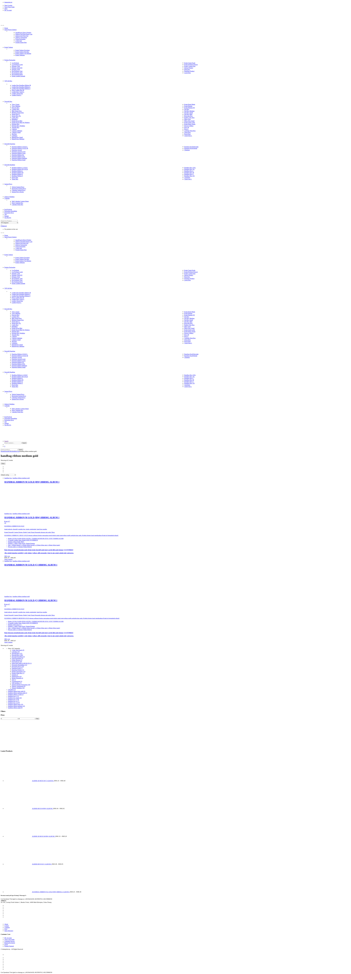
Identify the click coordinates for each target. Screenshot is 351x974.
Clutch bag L (188, 179)
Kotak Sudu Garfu (189, 122)
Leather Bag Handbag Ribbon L (21, 87)
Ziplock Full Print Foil (21, 36)
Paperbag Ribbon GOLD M (20, 148)
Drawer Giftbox (188, 126)
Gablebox (14, 135)
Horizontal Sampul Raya (19, 188)
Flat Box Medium (189, 111)
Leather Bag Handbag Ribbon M (21, 85)
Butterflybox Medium (18, 139)
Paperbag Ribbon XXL (18, 156)
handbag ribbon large (15, 704)
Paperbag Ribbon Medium (19, 158)
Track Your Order (9, 7)
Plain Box (187, 69)
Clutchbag (187, 177)
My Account (8, 10)
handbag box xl (13, 699)
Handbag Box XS (189, 176)
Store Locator (8, 5)
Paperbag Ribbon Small (18, 160)
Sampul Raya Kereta (18, 192)
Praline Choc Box (189, 117)
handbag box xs (13, 701)
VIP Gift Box (8, 81)
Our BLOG (7, 217)
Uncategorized (17, 681)
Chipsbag (187, 150)
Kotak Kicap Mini (17, 121)
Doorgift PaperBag (18, 656)
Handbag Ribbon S (17, 174)
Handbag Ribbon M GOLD (20, 169)
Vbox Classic (15, 104)
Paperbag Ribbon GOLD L (20, 147)
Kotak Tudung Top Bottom (23, 53)
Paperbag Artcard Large (19, 151)
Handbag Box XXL (190, 167)
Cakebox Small (16, 132)
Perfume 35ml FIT (17, 68)
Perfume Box (15, 124)
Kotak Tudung (8, 47)
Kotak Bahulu (188, 106)
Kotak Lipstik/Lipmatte (18, 76)
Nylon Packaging (20, 39)
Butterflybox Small (17, 137)
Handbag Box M (189, 172)
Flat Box (186, 109)
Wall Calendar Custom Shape (20, 201)
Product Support (9, 946)
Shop (5, 8)
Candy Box (15, 117)
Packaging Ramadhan (10, 211)
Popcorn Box (15, 107)
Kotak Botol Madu (189, 104)
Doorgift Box (8, 101)
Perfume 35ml (16, 69)
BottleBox (15, 119)
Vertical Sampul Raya (18, 187)
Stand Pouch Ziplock (10, 29)
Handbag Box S (189, 174)
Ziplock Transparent (21, 37)
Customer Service (9, 941)
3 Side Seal (18, 41)
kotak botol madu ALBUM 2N (22, 663)
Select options (8, 559)
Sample (6, 216)
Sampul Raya (8, 184)
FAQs (6, 944)
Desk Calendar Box (17, 203)
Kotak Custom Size (189, 66)
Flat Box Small (188, 112)
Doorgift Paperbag (9, 144)
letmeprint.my (8, 2)
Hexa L (186, 129)
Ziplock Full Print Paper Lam (23, 34)
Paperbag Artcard (17, 150)
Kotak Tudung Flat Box (22, 52)
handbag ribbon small (15, 707)
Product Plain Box (18, 673)
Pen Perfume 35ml (17, 73)
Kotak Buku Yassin (189, 124)
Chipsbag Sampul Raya (18, 190)
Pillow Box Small (189, 121)
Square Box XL (16, 116)
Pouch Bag (187, 134)
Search (6, 441)
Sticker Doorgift (17, 678)
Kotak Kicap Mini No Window (21, 122)
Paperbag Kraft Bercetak (191, 147)
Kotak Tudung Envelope (22, 50)
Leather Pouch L (16, 95)
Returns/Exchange (9, 943)
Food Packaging (17, 658)
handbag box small (15, 698)
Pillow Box (187, 119)
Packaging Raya (9, 212)
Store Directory (8, 931)
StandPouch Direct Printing (23, 32)
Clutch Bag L (188, 135)
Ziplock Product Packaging (21, 684)
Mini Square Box (17, 111)
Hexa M (186, 127)
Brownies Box (188, 116)
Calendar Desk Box (190, 131)
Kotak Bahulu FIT (189, 107)
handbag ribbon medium (16, 706)
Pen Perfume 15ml (17, 71)
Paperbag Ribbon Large (19, 153)
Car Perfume (15, 63)
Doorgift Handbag (9, 165)
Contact (6, 926)
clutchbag (12, 689)
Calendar (7, 198)
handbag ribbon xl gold (15, 694)
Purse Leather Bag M (18, 90)
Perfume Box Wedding (18, 126)
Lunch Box (187, 73)
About (6, 924)
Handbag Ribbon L (17, 171)
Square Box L (16, 114)
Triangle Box (15, 127)
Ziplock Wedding (9, 197)
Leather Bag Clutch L (18, 92)
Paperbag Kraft (17, 668)
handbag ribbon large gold (16, 691)
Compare (7, 927)
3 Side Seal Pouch (18, 650)
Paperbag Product (189, 71)
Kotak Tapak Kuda (189, 63)
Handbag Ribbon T (17, 176)
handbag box (16, 451)
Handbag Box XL (189, 169)
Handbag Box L (189, 171)
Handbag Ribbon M (17, 172)
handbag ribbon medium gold (21, 478)
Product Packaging (9, 60)
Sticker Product (188, 68)
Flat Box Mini (188, 114)
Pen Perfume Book (17, 74)
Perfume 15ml (16, 66)
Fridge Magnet (17, 660)
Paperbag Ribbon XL (18, 155)
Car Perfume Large (17, 64)
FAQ (5, 929)
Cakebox (14, 129)
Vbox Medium (16, 106)
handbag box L (13, 696)
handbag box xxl (14, 703)
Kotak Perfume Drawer (191, 64)
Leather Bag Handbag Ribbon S (21, 88)
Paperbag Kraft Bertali (190, 148)
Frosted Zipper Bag (21, 42)
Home (6, 28)
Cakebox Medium (17, 131)
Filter (37, 718)
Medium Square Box (18, 112)
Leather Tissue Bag (17, 93)
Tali (5, 214)
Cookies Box (15, 109)
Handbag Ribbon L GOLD (19, 167)
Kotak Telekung (20, 55)
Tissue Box (187, 132)
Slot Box (14, 134)
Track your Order (9, 939)
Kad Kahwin (8, 209)
